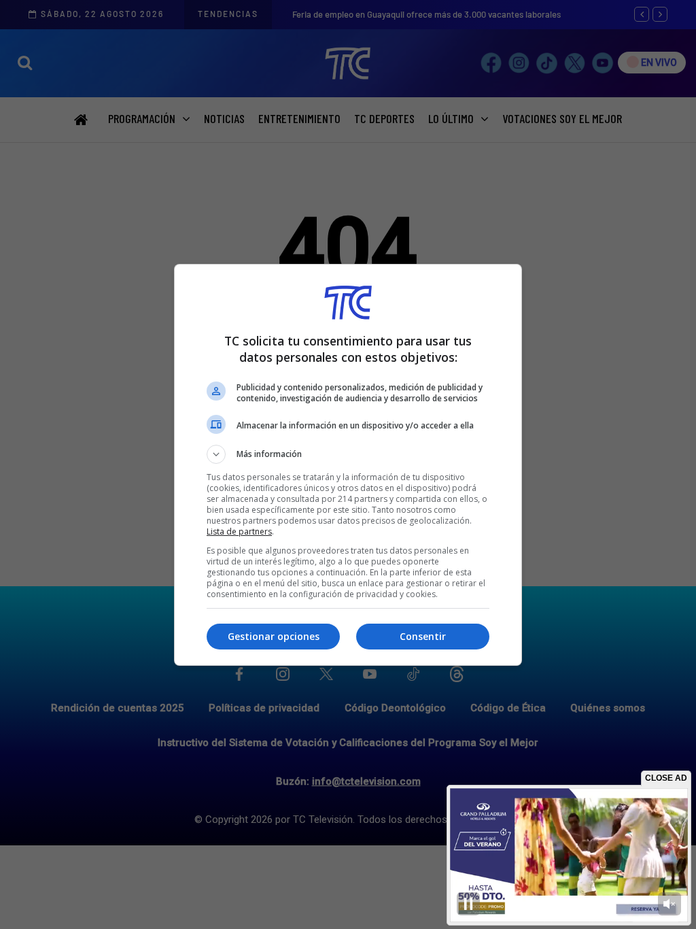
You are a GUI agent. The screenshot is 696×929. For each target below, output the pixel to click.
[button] (348, 454)
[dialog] (348, 465)
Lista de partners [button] (239, 531)
